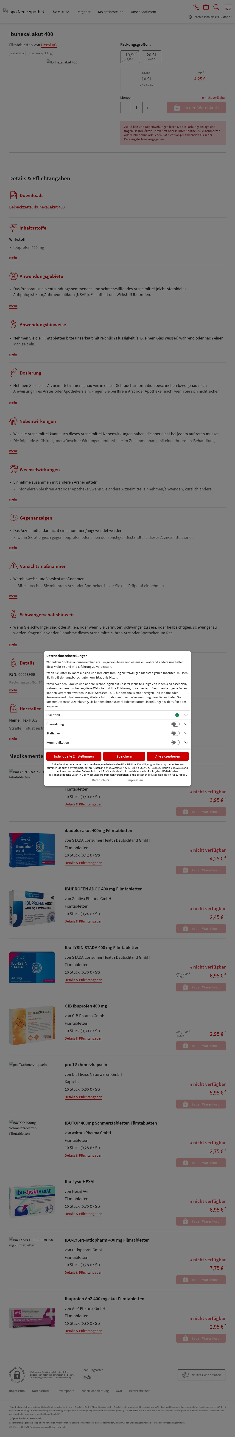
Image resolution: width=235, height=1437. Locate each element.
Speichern (124, 756)
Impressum (135, 780)
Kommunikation (57, 742)
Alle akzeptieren (167, 756)
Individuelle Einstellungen (74, 756)
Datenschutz (100, 780)
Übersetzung (55, 724)
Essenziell (53, 715)
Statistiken (54, 733)
